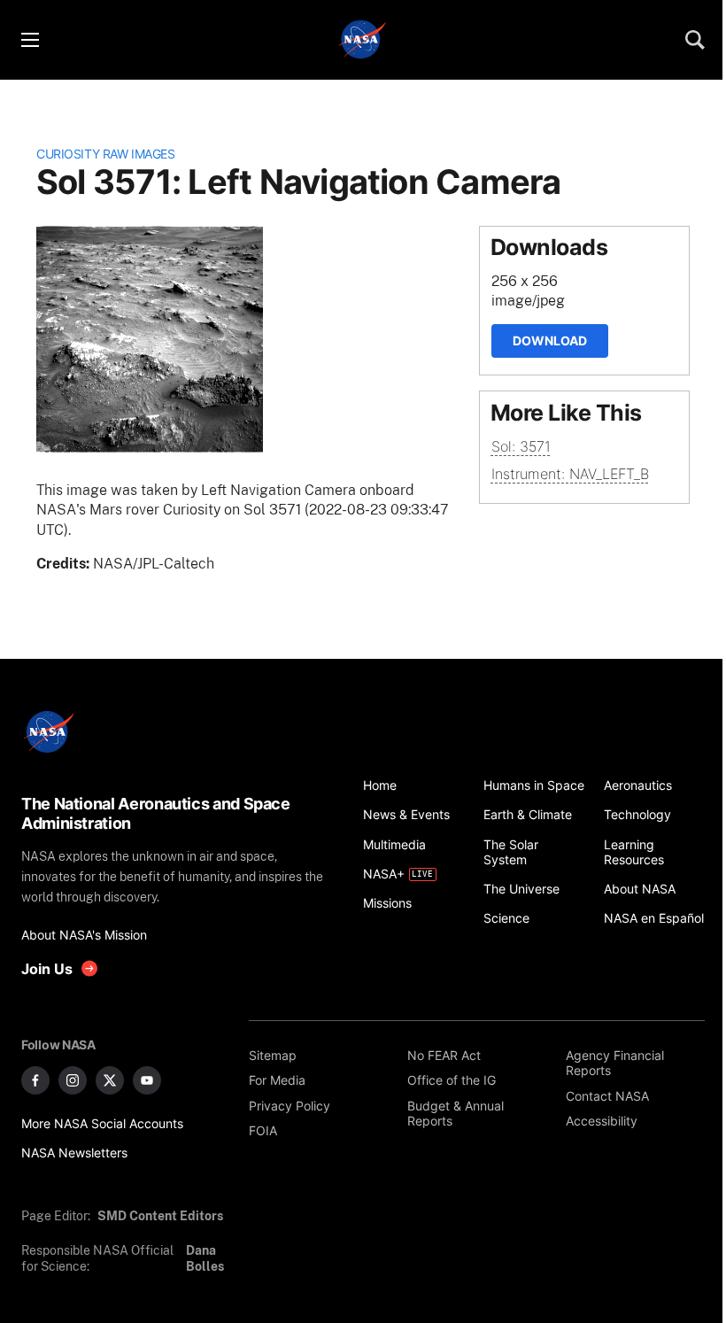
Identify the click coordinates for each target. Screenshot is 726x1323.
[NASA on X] (110, 1080)
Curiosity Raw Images (105, 153)
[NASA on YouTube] (147, 1080)
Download (550, 340)
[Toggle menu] (29, 40)
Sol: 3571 (521, 446)
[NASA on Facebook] (35, 1080)
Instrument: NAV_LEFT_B (570, 474)
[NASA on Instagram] (72, 1080)
